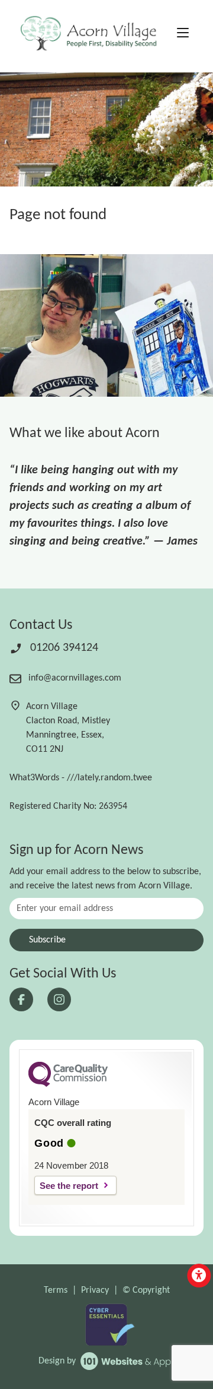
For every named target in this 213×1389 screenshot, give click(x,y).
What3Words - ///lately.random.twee (80, 778)
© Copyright (146, 1290)
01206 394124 (62, 648)
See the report (69, 1186)
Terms (55, 1290)
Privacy (95, 1290)
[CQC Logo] (68, 1084)
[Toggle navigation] (183, 34)
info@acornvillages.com (73, 678)
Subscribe (47, 940)
